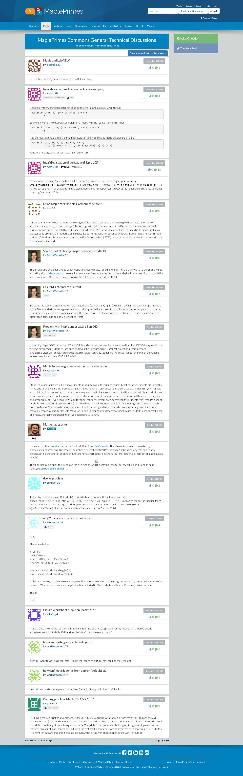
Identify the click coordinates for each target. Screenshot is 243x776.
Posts (46, 26)
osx (45, 335)
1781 (53, 429)
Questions (34, 26)
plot (49, 708)
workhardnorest (56, 646)
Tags (70, 762)
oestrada (52, 64)
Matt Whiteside (55, 255)
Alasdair (51, 370)
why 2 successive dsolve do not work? (67, 518)
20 (58, 64)
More (149, 26)
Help (208, 6)
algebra (47, 375)
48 (61, 522)
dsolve (50, 527)
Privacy (152, 767)
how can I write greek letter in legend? (67, 642)
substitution (59, 98)
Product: (66, 166)
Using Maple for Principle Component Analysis (72, 204)
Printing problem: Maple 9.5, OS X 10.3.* (68, 699)
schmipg (51, 614)
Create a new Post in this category (148, 53)
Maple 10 (77, 166)
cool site (54, 446)
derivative (48, 98)
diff (71, 98)
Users (68, 26)
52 (66, 255)
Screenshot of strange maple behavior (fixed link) (74, 251)
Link (42, 468)
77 (66, 646)
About (216, 6)
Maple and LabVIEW (56, 60)
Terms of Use (141, 767)
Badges (128, 26)
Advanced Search (210, 18)
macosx (52, 335)
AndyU (50, 93)
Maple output (55, 273)
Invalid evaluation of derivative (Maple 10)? (70, 162)
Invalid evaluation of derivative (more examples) (73, 89)
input (46, 295)
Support (199, 6)
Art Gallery (115, 26)
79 (43, 740)
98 (58, 370)
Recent (139, 26)
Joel (49, 208)
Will (49, 429)
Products (57, 26)
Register (189, 6)
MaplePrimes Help (185, 762)
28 (56, 93)
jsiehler (51, 703)
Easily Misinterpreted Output (62, 287)
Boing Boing (56, 468)
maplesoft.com (128, 767)
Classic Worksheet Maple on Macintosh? (69, 610)
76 (34, 740)
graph (55, 708)
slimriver (52, 482)
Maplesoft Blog (99, 26)
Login (180, 6)
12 (53, 208)
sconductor (53, 522)
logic (54, 375)
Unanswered (81, 26)
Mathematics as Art (55, 424)
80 (47, 740)
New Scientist (101, 446)
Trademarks (163, 767)
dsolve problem (53, 478)
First (27, 740)
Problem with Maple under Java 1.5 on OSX (70, 326)
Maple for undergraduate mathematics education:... (76, 366)
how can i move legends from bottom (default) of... (75, 670)
